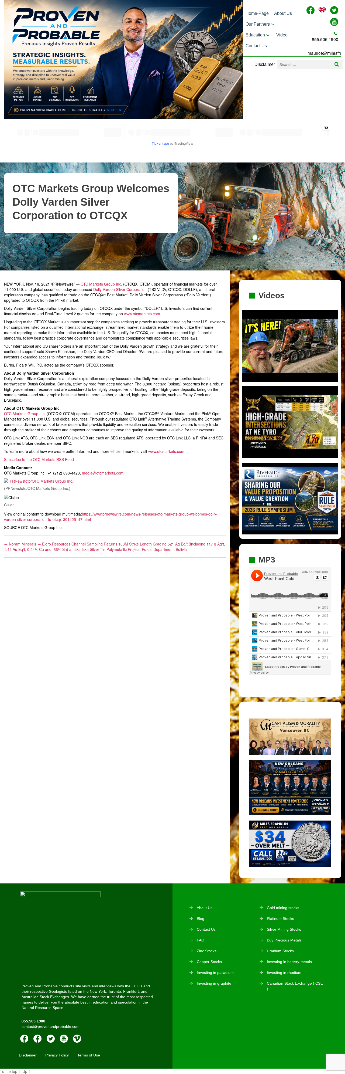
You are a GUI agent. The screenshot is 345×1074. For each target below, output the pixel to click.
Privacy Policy (57, 1055)
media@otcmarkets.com (102, 473)
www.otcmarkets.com (142, 313)
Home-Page (257, 13)
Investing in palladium (215, 972)
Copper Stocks (209, 962)
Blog (200, 918)
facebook (24, 1039)
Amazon (37, 1039)
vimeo (77, 1039)
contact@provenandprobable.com (51, 1026)
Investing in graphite (214, 983)
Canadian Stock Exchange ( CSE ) (295, 986)
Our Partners (258, 24)
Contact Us (256, 45)
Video (282, 35)
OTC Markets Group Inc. (101, 284)
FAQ (200, 940)
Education (255, 35)
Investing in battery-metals (289, 962)
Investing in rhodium (284, 972)
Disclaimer (264, 64)
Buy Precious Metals (284, 940)
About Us (283, 13)
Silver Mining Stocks (284, 929)
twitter (51, 1039)
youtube (64, 1039)
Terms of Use (88, 1055)
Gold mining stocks (283, 908)
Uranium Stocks (280, 951)
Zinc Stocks (206, 951)
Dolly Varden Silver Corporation (120, 289)
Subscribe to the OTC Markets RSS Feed (39, 459)
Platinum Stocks (280, 918)
